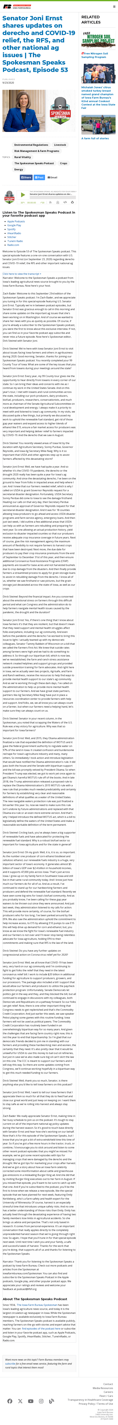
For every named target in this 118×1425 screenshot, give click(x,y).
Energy (18, 169)
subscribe (10, 1363)
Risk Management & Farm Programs (36, 151)
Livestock (60, 145)
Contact (108, 1384)
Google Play (14, 225)
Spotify (11, 229)
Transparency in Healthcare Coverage (90, 1399)
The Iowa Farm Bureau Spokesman (37, 1305)
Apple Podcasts (16, 221)
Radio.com (13, 245)
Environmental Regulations (31, 145)
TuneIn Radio (15, 241)
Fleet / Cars (106, 1396)
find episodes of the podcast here (41, 1328)
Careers (108, 1392)
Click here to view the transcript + (22, 274)
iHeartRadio (14, 233)
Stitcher (11, 237)
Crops (63, 163)
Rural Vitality (22, 157)
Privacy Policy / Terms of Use (96, 1403)
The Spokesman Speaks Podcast (34, 163)
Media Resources (103, 1388)
